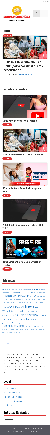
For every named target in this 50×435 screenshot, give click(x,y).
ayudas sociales (27, 289)
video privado (6, 332)
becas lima (35, 293)
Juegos (7, 269)
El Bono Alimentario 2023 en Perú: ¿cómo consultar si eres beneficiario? (23, 66)
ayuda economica (7, 289)
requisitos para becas (14, 325)
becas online (42, 293)
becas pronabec (29, 295)
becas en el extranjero (12, 293)
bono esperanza (20, 299)
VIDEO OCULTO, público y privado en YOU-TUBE (23, 227)
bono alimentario (11, 299)
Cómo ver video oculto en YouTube (19, 120)
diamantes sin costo (8, 315)
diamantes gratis (37, 311)
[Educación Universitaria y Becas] (17, 13)
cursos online (20, 306)
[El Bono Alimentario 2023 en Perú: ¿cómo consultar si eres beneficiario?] (25, 151)
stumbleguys (38, 326)
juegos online (23, 323)
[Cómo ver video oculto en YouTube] (25, 117)
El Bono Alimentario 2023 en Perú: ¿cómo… (23, 154)
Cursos (7, 36)
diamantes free (27, 311)
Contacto (8, 405)
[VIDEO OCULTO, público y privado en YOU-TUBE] (25, 221)
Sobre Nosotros (11, 388)
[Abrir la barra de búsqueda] (36, 13)
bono (3, 299)
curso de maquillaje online (17, 302)
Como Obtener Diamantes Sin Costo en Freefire (21, 263)
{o (19, 332)
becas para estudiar (11, 296)
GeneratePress (36, 431)
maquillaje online (32, 323)
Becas (6, 195)
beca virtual (41, 296)
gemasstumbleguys (10, 322)
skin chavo (29, 326)
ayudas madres (17, 289)
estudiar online (22, 319)
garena (37, 319)
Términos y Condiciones (14, 400)
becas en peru (25, 292)
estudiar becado (25, 315)
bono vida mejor (36, 299)
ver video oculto (16, 329)
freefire (32, 319)
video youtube (14, 332)
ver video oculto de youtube (29, 329)
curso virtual (17, 311)
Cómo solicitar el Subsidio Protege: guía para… (22, 190)
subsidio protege (7, 329)
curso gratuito (29, 302)
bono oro (28, 299)
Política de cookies (12, 392)
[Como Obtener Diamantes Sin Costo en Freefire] (25, 258)
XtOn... (25, 431)
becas (36, 288)
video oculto (41, 329)
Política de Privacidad (13, 396)
